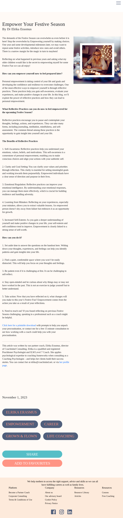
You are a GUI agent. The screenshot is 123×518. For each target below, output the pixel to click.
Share (32, 454)
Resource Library (81, 492)
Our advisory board (53, 496)
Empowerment (20, 424)
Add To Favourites (32, 463)
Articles (77, 496)
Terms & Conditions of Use (20, 500)
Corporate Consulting (18, 496)
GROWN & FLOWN (21, 436)
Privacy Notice (51, 503)
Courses (105, 492)
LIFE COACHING (60, 436)
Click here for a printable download (19, 325)
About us (49, 492)
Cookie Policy (51, 500)
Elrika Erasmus (21, 412)
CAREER (51, 424)
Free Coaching (108, 496)
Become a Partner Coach (19, 492)
